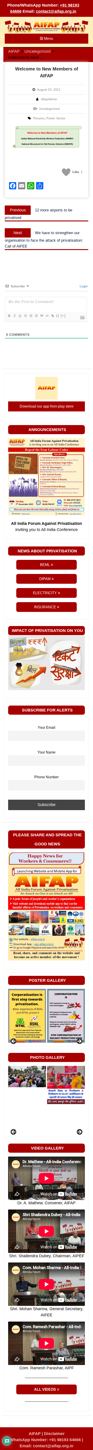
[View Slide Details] (36, 1016)
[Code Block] (47, 315)
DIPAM (45, 579)
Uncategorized (49, 108)
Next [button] (79, 1041)
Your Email (46, 727)
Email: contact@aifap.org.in (46, 1446)
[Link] (52, 315)
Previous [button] (13, 1041)
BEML (45, 565)
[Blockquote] (41, 315)
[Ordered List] (30, 315)
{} (57, 315)
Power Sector (55, 118)
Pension (38, 118)
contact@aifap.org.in (56, 11)
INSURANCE (45, 607)
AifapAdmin (49, 99)
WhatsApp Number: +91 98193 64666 (45, 1439)
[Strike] (25, 315)
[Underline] (20, 315)
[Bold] (9, 315)
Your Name (46, 752)
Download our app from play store (47, 406)
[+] (63, 315)
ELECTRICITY (45, 593)
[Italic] (14, 315)
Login (83, 286)
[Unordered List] (36, 315)
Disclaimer (54, 1433)
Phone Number (46, 777)
